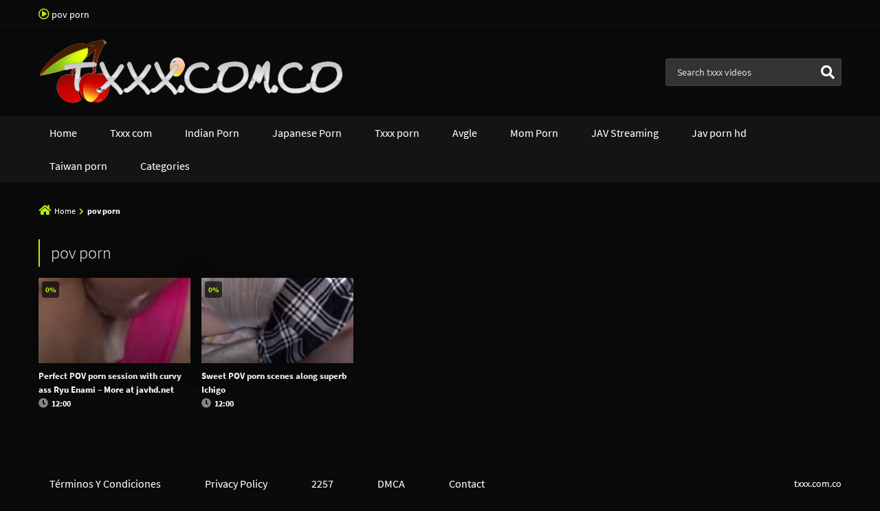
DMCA (391, 483)
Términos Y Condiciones (105, 483)
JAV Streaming (625, 133)
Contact (467, 483)
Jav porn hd (719, 133)
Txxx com (131, 133)
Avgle (464, 133)
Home (63, 133)
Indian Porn (212, 133)
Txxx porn (397, 133)
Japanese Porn (307, 133)
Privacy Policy (236, 483)
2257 (322, 483)
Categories (165, 166)
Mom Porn (534, 133)
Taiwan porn (78, 166)
